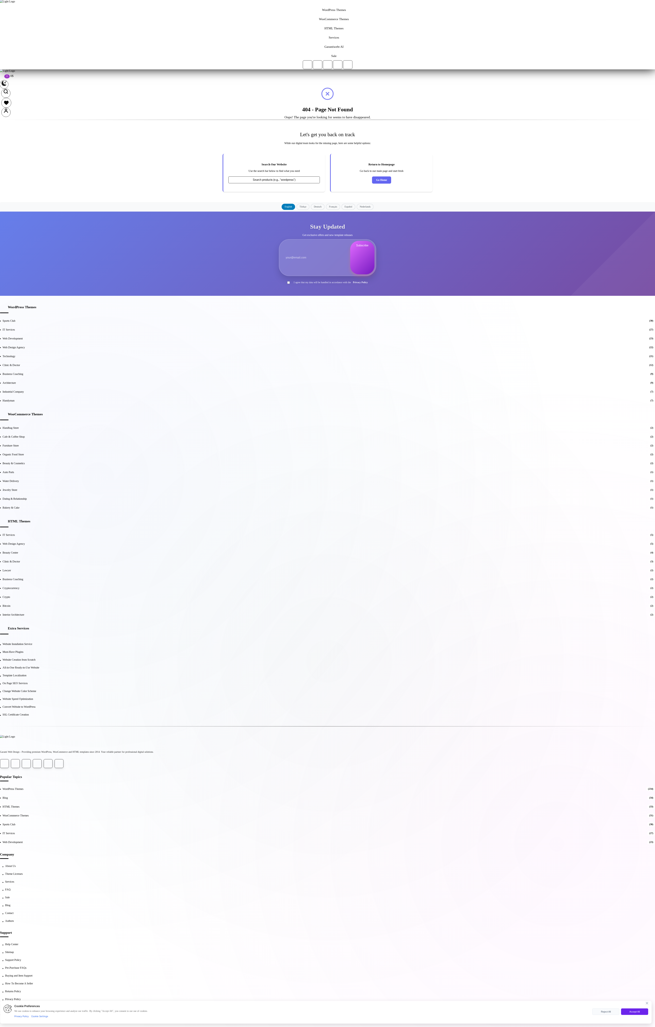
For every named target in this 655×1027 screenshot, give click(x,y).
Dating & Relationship (328, 498)
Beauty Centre (328, 552)
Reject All (606, 1011)
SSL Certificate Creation (16, 714)
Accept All (634, 1011)
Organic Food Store (328, 454)
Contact (9, 913)
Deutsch (318, 206)
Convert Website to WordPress (19, 706)
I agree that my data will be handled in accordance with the (331, 282)
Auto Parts (328, 472)
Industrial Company (328, 391)
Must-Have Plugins (13, 651)
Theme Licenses (14, 873)
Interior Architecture (328, 614)
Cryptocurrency (328, 588)
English (288, 206)
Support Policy (13, 959)
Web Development (328, 338)
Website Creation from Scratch (19, 659)
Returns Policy (13, 991)
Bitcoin (328, 605)
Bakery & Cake (328, 507)
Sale (7, 897)
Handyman (328, 400)
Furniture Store (328, 445)
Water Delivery (328, 481)
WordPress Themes (22, 307)
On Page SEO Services (15, 683)
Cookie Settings (39, 1016)
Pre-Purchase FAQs (15, 967)
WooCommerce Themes (25, 414)
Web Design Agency (328, 347)
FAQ (8, 889)
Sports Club (328, 320)
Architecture (328, 382)
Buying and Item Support (18, 975)
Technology (328, 356)
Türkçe (303, 206)
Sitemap (9, 952)
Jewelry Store (328, 489)
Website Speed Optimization (18, 698)
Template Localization (14, 675)
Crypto (328, 597)
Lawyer (328, 570)
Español (348, 206)
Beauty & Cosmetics (328, 463)
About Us (10, 866)
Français (333, 206)
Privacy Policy (360, 282)
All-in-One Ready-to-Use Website (21, 667)
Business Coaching (328, 374)
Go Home (381, 179)
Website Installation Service (17, 644)
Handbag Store (328, 427)
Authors (9, 920)
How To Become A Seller (19, 983)
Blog (328, 797)
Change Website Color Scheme (19, 691)
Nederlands (365, 206)
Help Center (11, 944)
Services (9, 881)
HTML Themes (19, 521)
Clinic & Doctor (328, 365)
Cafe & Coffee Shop (328, 436)
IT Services (328, 329)
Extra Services (18, 628)
